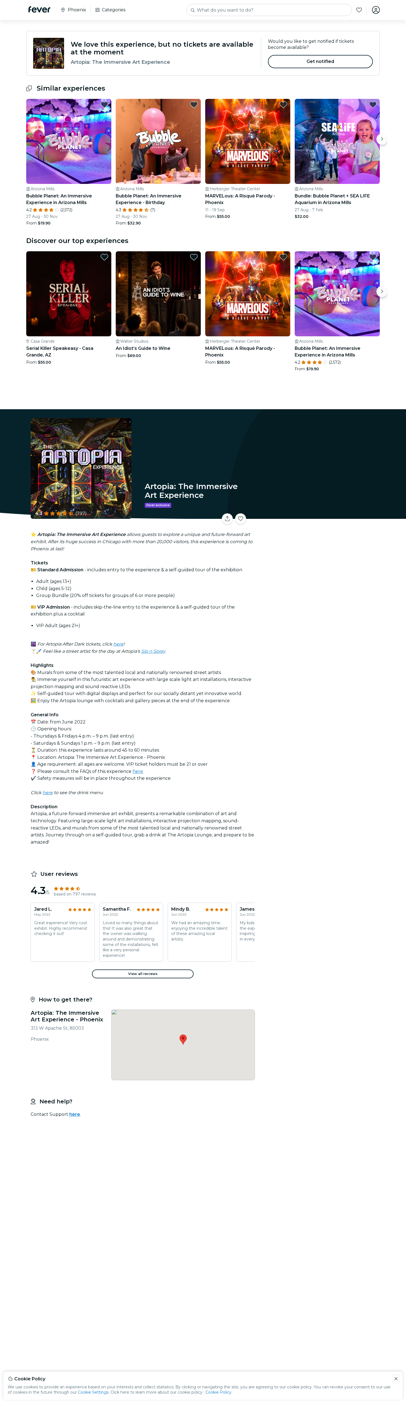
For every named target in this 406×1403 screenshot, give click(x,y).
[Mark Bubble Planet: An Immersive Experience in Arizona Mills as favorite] (104, 104)
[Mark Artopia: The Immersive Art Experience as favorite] (240, 518)
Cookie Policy (218, 1392)
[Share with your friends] (227, 518)
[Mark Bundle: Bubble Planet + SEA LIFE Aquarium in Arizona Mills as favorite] (372, 104)
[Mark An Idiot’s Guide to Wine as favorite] (193, 257)
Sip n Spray (153, 651)
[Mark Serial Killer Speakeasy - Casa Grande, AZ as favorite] (104, 257)
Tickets (318, 515)
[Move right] (381, 139)
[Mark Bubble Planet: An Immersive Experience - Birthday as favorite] (193, 104)
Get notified (320, 61)
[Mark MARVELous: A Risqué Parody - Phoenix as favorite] (283, 104)
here (118, 644)
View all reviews (142, 974)
